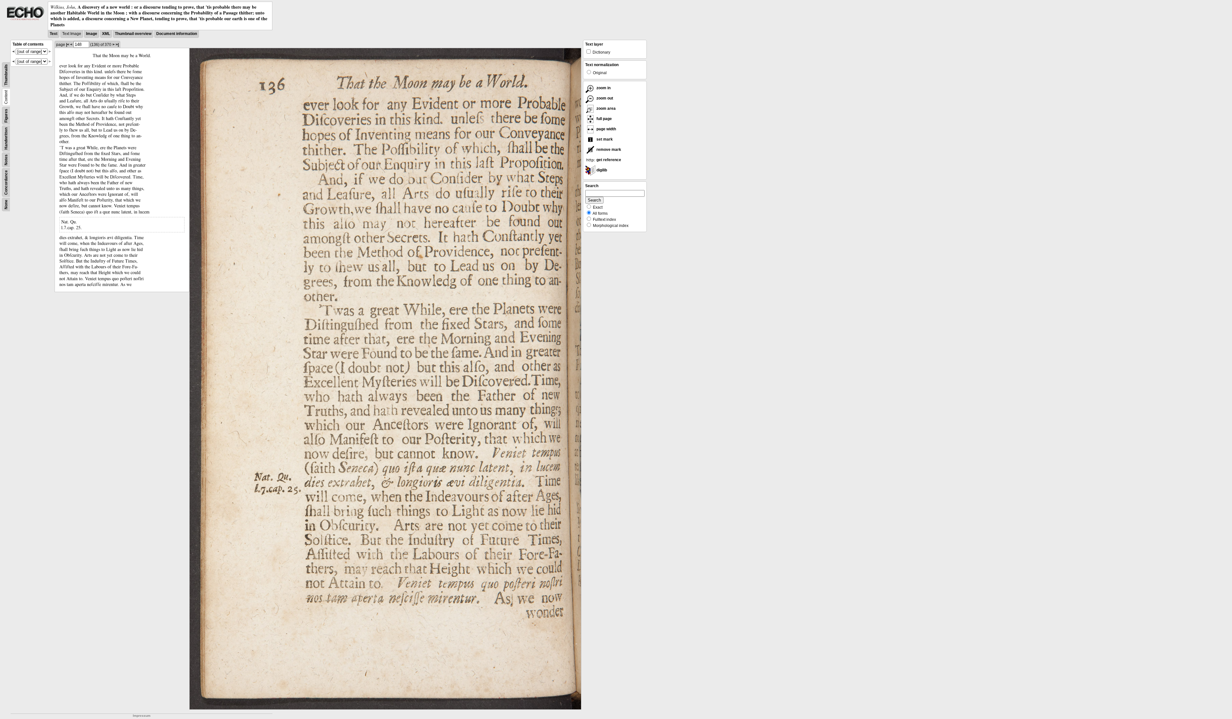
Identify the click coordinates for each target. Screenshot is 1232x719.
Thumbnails (6, 74)
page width (605, 129)
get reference (608, 160)
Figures (6, 116)
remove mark (608, 149)
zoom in (603, 88)
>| (117, 44)
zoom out (604, 98)
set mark (604, 139)
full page (603, 119)
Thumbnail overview (133, 33)
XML (106, 33)
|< (67, 44)
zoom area (605, 108)
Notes (6, 159)
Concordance (6, 182)
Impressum (141, 715)
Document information (176, 33)
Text (53, 33)
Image (91, 33)
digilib (601, 170)
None (6, 204)
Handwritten (6, 138)
